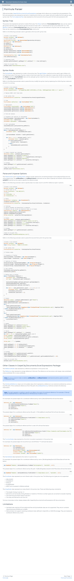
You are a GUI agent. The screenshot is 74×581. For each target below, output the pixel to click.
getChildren (43, 73)
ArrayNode (8, 489)
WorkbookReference (11, 384)
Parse (39, 24)
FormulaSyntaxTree (17, 17)
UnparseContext (21, 176)
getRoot (5, 27)
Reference (8, 371)
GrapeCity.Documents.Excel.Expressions (24, 13)
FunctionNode (9, 439)
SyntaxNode (8, 73)
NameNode (8, 457)
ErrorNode (8, 476)
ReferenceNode (9, 368)
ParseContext (9, 176)
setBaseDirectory (43, 385)
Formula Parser (6, 5)
